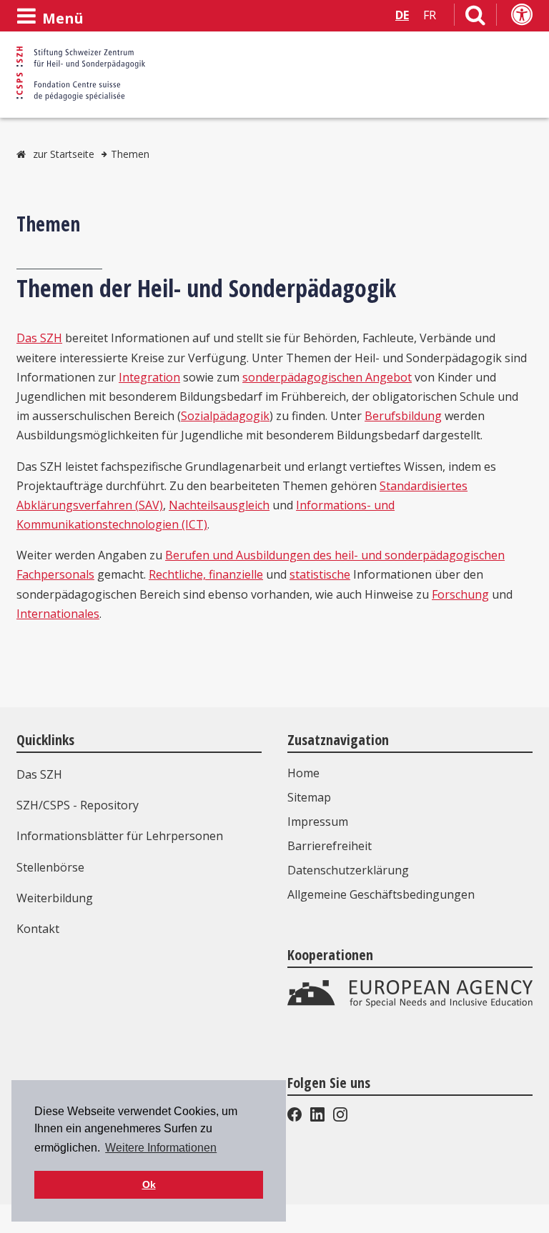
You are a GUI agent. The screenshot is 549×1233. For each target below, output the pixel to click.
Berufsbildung (403, 416)
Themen (130, 154)
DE (402, 15)
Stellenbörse (50, 867)
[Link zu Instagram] (338, 1117)
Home (303, 773)
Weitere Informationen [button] (161, 1148)
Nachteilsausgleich (219, 505)
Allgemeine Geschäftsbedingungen (381, 894)
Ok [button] (149, 1184)
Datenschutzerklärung (348, 870)
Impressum (317, 821)
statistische (320, 574)
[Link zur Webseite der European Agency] (410, 1004)
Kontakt (37, 929)
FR (429, 15)
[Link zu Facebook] (296, 1117)
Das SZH (39, 338)
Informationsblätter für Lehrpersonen (119, 836)
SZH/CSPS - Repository (77, 805)
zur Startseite (63, 154)
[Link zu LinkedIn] (317, 1117)
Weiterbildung (54, 898)
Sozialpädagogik (225, 416)
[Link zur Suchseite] (475, 18)
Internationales (57, 614)
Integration (149, 377)
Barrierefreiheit (329, 846)
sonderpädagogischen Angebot (327, 377)
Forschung (460, 594)
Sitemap (309, 797)
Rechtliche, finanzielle (206, 574)
